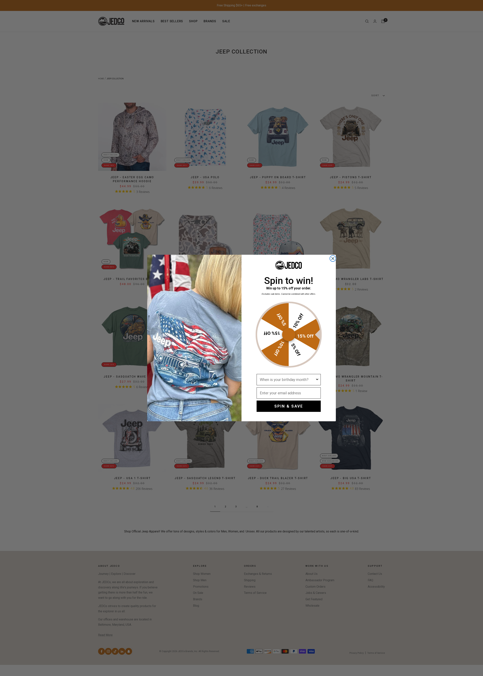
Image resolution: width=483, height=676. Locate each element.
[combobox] (287, 379)
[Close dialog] (333, 258)
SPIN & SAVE (288, 406)
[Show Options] (317, 379)
